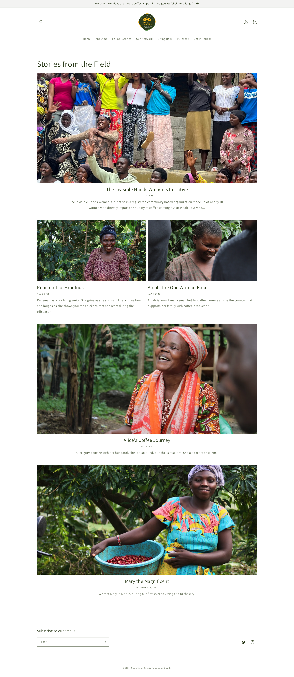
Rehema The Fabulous (60, 287)
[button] (41, 22)
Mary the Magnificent (147, 581)
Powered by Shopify (161, 668)
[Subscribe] (104, 642)
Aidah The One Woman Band (178, 287)
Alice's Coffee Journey (147, 440)
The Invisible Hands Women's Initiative (147, 189)
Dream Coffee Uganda (141, 668)
